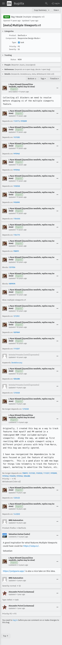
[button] (55, 3)
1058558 (16, 186)
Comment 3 (13, 565)
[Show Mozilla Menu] (9, 3)
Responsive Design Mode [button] (29, 38)
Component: (11, 38)
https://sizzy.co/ (31, 546)
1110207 (16, 349)
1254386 (16, 379)
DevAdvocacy (16, 363)
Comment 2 (13, 537)
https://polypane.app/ (14, 571)
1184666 (16, 219)
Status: (13, 59)
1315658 (16, 393)
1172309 (23, 121)
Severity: (12, 49)
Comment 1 (13, 422)
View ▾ (56, 10)
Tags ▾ (43, 79)
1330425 (16, 498)
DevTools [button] (22, 35)
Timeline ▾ (54, 79)
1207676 (12, 284)
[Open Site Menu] (3, 3)
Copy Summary (40, 10)
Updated (12, 116)
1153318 (16, 202)
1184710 (16, 235)
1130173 (16, 121)
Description (13, 92)
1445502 (16, 514)
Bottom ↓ (32, 79)
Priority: (12, 46)
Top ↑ (5, 636)
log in (15, 620)
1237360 (16, 332)
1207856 (12, 267)
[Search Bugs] (46, 3)
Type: (14, 42)
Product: (12, 35)
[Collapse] (57, 88)
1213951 (16, 316)
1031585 (16, 137)
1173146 (16, 170)
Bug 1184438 (16, 17)
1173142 (16, 154)
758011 (16, 251)
